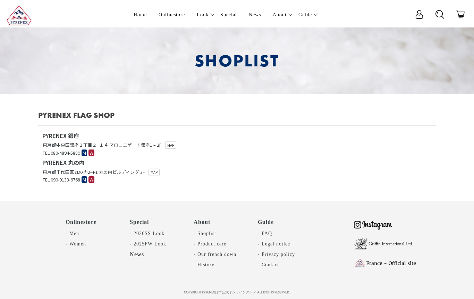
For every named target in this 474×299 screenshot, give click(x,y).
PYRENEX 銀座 (60, 135)
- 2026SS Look (147, 233)
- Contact (268, 264)
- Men (72, 233)
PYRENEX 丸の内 (63, 162)
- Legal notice (274, 244)
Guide (266, 222)
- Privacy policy (276, 254)
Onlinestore (81, 222)
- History (204, 264)
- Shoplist (205, 233)
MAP (170, 145)
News (137, 254)
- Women (76, 244)
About (202, 222)
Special (139, 222)
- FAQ (265, 233)
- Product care (210, 244)
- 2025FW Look (148, 244)
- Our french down (215, 254)
